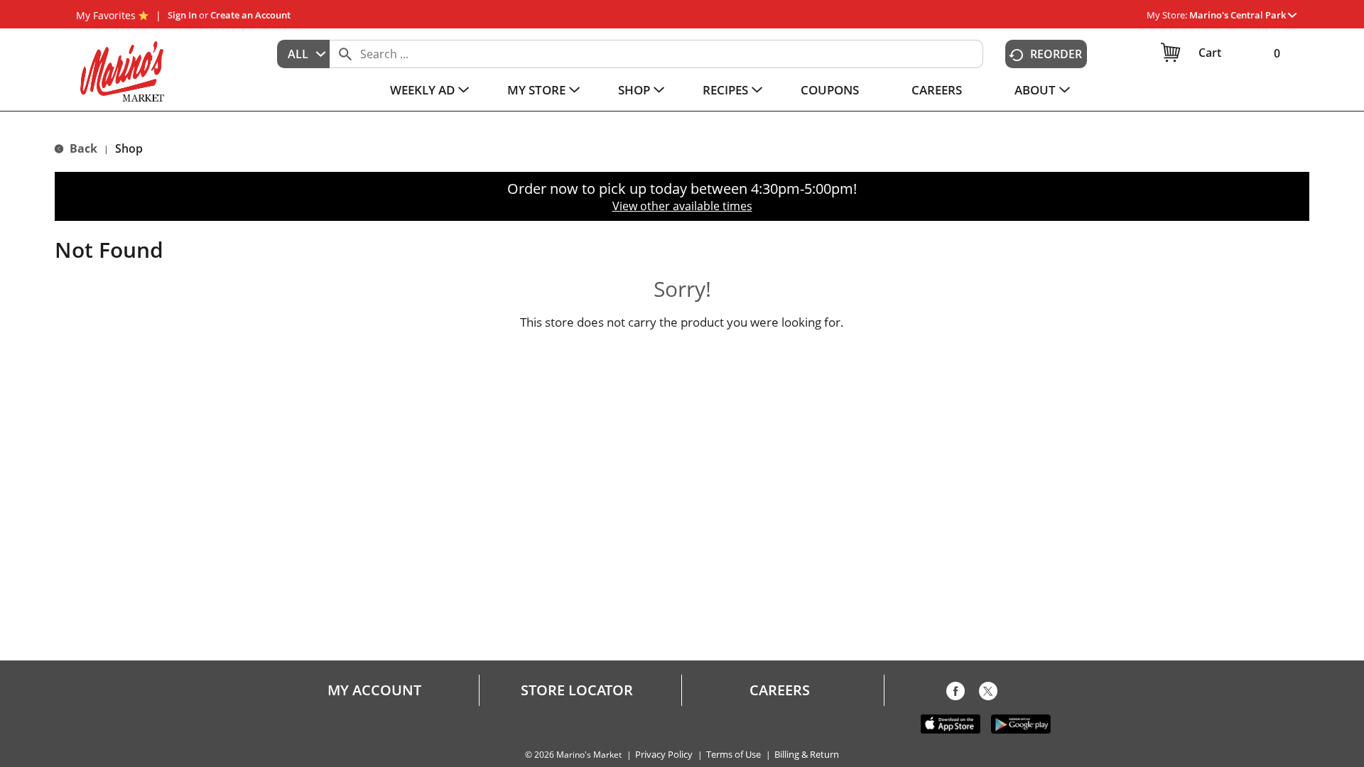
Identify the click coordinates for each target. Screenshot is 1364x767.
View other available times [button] (682, 206)
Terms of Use (733, 754)
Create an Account (250, 15)
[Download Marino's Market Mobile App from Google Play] (1021, 723)
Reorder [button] (1056, 54)
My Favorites (106, 15)
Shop (129, 148)
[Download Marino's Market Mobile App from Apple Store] (950, 723)
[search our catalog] (345, 54)
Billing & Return (806, 754)
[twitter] (988, 694)
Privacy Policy (664, 754)
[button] (1243, 15)
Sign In (182, 15)
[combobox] (303, 54)
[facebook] (955, 694)
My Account (374, 690)
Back (82, 148)
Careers (779, 690)
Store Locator (577, 690)
